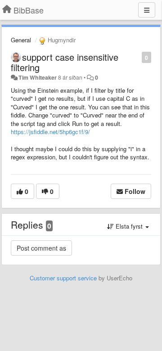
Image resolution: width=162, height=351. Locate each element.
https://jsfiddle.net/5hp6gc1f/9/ (50, 131)
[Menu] (146, 10)
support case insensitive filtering (64, 62)
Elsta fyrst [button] (129, 226)
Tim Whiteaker (37, 77)
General (21, 40)
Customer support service (63, 278)
